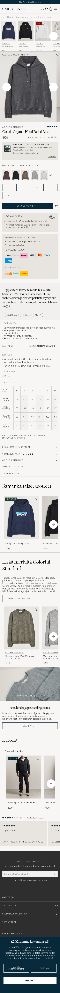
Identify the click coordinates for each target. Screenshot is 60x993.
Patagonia (6, 43)
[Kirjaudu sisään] (43, 9)
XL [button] (9, 195)
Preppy (38, 315)
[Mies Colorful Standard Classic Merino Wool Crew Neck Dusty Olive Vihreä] (21, 627)
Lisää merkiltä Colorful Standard (26, 565)
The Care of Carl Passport (30, 2)
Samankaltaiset (26, 486)
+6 (50, 175)
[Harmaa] (44, 175)
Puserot (16, 55)
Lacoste (22, 43)
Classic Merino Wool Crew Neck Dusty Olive (20, 656)
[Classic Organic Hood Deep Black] (16, 175)
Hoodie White (40, 46)
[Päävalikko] (55, 9)
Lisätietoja (52, 157)
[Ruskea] (6, 175)
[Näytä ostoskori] (51, 9)
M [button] (37, 187)
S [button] (8, 187)
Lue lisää (48, 958)
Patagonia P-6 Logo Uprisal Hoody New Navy (18, 543)
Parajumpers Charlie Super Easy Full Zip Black (22, 802)
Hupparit (26, 55)
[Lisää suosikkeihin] (35, 499)
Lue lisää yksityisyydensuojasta (30, 880)
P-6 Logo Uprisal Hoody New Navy (7, 47)
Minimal (25, 315)
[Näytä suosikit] (46, 8)
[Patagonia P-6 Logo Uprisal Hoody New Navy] (21, 541)
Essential (12, 315)
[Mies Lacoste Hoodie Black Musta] (25, 31)
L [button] (51, 187)
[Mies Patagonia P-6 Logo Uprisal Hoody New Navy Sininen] (8, 31)
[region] (30, 833)
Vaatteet (6, 55)
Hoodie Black (23, 46)
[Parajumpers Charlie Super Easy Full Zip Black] (23, 800)
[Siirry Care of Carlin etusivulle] (13, 9)
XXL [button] (23, 187)
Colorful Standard (12, 127)
